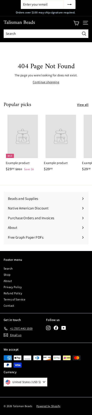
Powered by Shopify (48, 406)
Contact (9, 306)
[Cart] (76, 22)
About (8, 281)
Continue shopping (46, 82)
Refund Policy (13, 293)
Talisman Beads (19, 22)
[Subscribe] (70, 4)
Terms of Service (14, 299)
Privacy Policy (13, 287)
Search (8, 268)
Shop (7, 275)
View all (82, 105)
